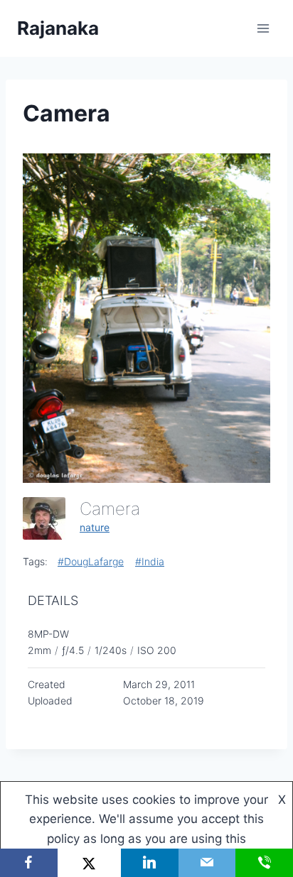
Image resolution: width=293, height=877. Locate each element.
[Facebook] (29, 863)
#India (149, 561)
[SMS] (264, 863)
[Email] (207, 863)
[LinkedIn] (150, 863)
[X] (90, 863)
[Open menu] (263, 28)
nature (95, 527)
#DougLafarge (91, 561)
